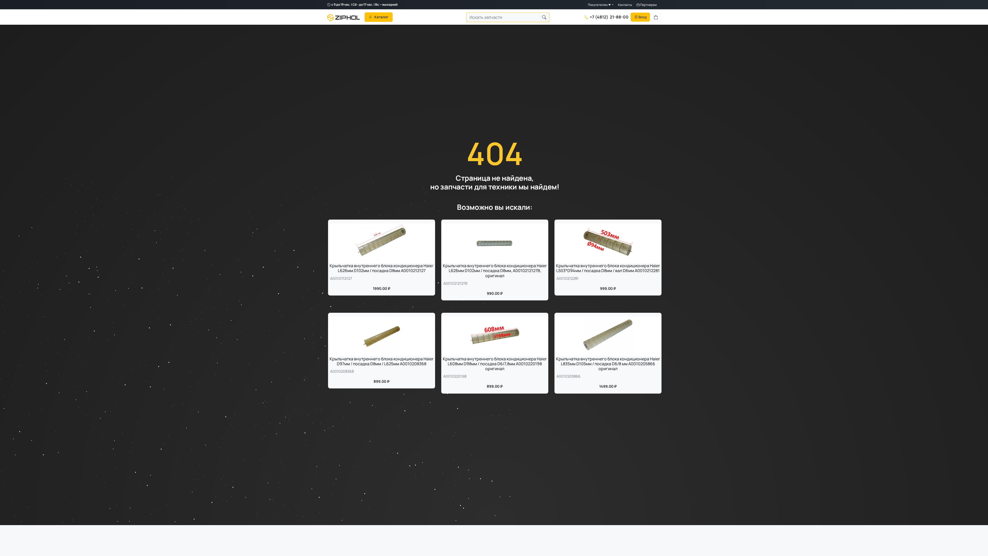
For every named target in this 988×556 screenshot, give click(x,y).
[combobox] (502, 17)
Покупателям (598, 5)
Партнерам (648, 5)
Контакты (625, 5)
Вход (643, 17)
